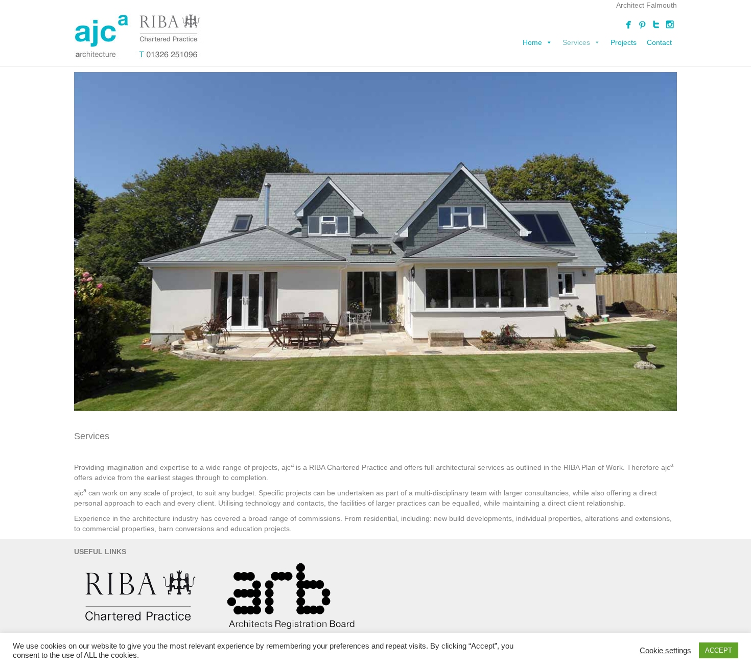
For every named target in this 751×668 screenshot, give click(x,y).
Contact (659, 42)
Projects (624, 42)
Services (576, 42)
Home (532, 42)
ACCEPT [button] (718, 650)
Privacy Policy (389, 625)
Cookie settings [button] (665, 651)
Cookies (424, 625)
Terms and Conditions (334, 625)
